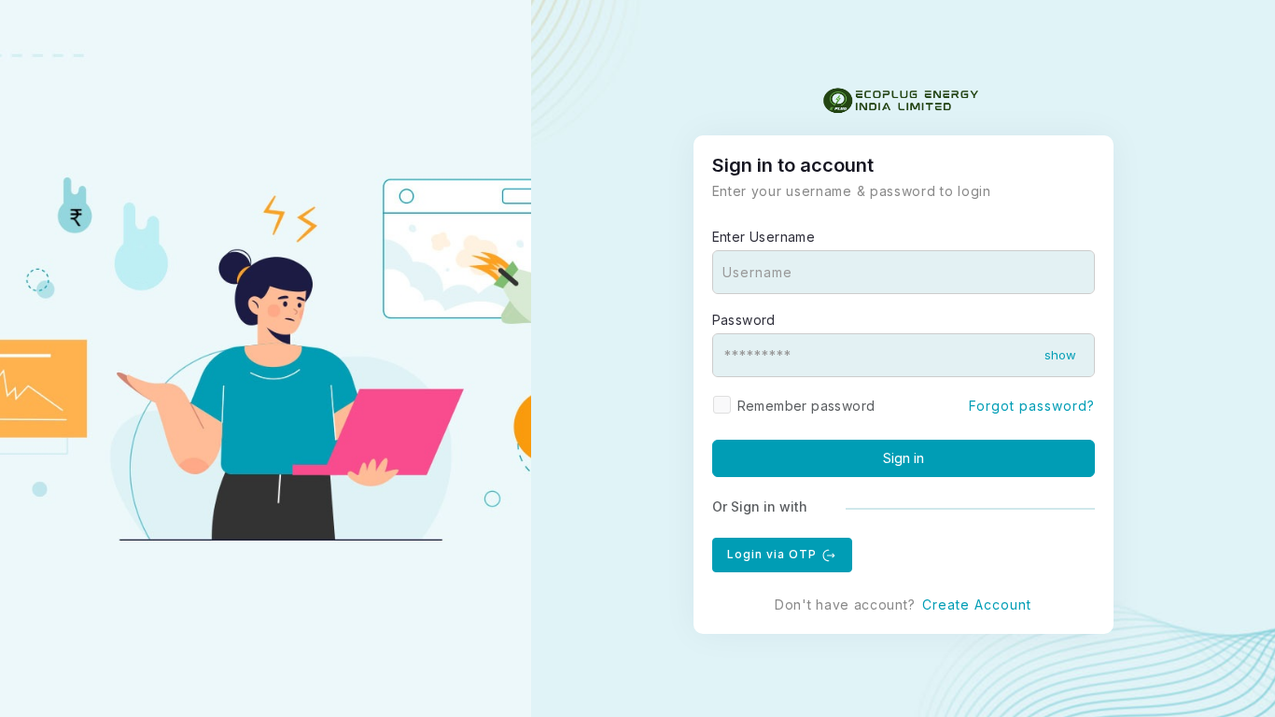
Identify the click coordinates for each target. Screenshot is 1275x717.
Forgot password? (1032, 406)
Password (744, 320)
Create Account (976, 604)
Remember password (806, 406)
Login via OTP (773, 554)
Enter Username (764, 237)
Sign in (903, 458)
